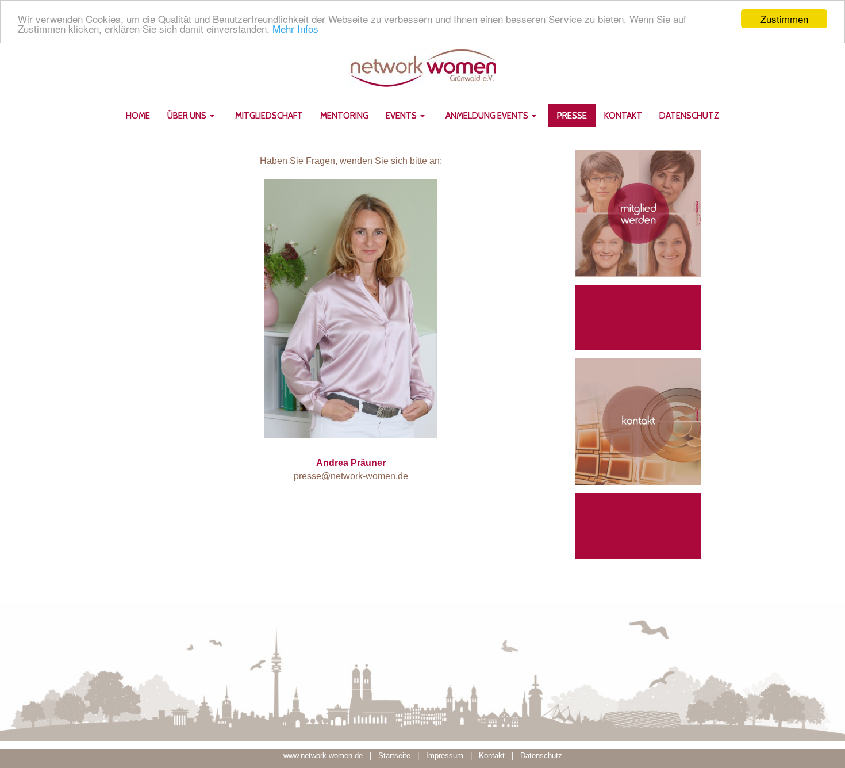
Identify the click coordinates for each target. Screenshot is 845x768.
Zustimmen (784, 19)
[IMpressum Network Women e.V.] (469, 755)
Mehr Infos (295, 29)
